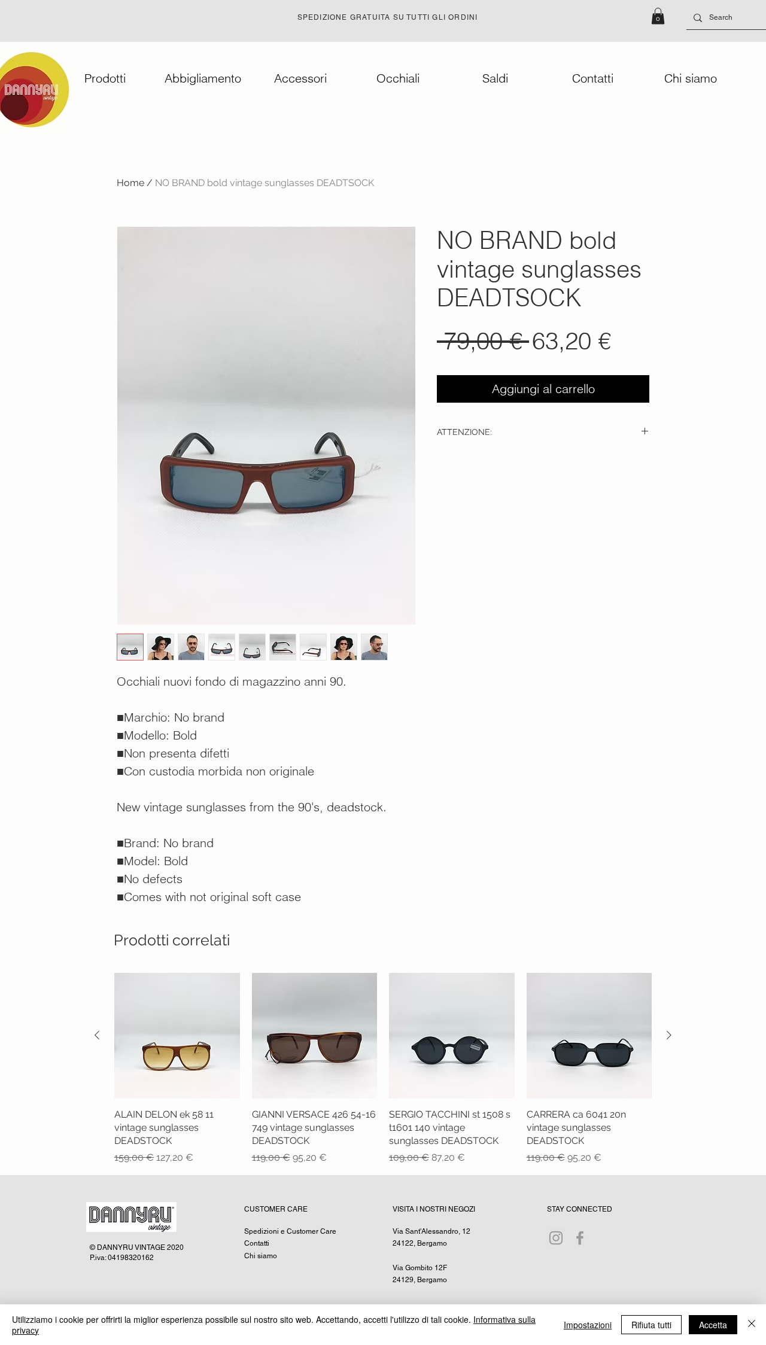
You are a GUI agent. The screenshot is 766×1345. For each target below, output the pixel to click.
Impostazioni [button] (588, 1325)
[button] (658, 16)
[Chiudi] (751, 1324)
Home (130, 182)
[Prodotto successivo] (669, 1035)
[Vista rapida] (177, 1035)
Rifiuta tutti (651, 1325)
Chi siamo (260, 1256)
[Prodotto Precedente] (97, 1035)
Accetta (713, 1325)
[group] (383, 1069)
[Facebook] (580, 1238)
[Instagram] (556, 1238)
